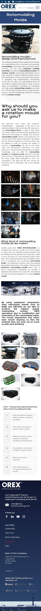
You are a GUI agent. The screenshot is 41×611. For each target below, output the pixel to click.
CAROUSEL (10, 529)
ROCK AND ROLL (12, 537)
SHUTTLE (9, 533)
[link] (20, 417)
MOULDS (9, 541)
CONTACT (9, 571)
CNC (7, 546)
